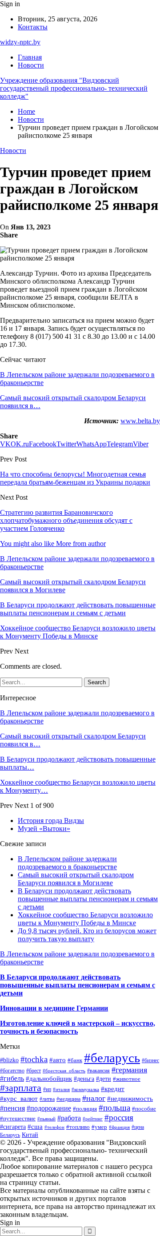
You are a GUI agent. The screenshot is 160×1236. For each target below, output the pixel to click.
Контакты (33, 27)
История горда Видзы (51, 820)
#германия (129, 1069)
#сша (35, 1126)
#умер (99, 1127)
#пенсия (12, 1108)
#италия (61, 1089)
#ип (47, 1089)
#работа (69, 1118)
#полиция (85, 1109)
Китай (30, 1134)
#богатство (12, 1070)
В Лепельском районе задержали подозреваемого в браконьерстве (67, 863)
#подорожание (49, 1108)
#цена (138, 1127)
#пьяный (46, 1118)
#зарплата (20, 1088)
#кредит (112, 1088)
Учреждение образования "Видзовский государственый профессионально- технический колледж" (74, 88)
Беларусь (10, 1135)
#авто (57, 1059)
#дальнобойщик (49, 1078)
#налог (93, 1098)
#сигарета (13, 1126)
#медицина (68, 1099)
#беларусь (112, 1058)
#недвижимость (130, 1098)
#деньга (84, 1078)
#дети (103, 1078)
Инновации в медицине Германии (54, 1008)
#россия (118, 1117)
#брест (33, 1070)
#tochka (34, 1059)
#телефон (54, 1127)
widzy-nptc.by (20, 42)
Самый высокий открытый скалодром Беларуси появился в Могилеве (76, 879)
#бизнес (150, 1060)
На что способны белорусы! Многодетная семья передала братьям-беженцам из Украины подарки (75, 478)
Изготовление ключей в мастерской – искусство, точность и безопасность (77, 1027)
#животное (126, 1078)
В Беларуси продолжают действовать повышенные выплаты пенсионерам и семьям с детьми (88, 899)
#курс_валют (19, 1098)
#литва (47, 1099)
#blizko (9, 1059)
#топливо (78, 1127)
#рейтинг (93, 1118)
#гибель (12, 1078)
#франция (119, 1127)
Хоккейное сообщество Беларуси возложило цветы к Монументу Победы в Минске (85, 919)
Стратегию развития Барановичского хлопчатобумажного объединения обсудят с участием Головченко (66, 520)
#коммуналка (85, 1089)
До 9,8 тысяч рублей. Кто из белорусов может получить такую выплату (87, 935)
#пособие (144, 1108)
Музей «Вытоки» (44, 828)
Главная (30, 57)
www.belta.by (140, 421)
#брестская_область (64, 1070)
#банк (75, 1060)
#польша (114, 1107)
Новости (31, 65)
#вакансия (98, 1071)
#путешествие (18, 1118)
